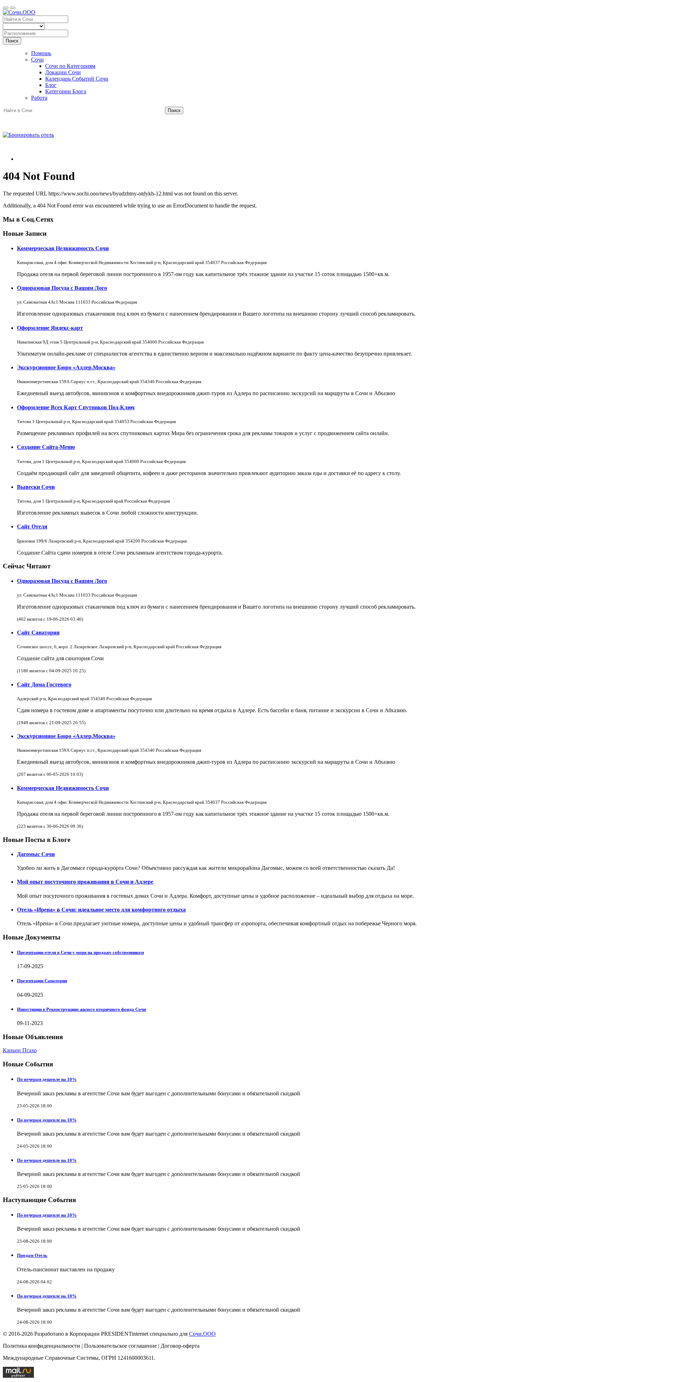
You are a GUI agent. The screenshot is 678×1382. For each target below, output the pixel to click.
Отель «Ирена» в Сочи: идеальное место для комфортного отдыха (101, 910)
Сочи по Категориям (70, 66)
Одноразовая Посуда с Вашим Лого (62, 288)
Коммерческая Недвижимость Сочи (63, 248)
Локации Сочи (63, 72)
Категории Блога (65, 91)
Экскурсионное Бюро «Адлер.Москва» (66, 367)
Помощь (41, 53)
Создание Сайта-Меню (46, 447)
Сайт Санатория (38, 632)
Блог (50, 85)
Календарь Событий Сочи (76, 79)
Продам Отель (32, 1255)
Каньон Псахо (20, 1050)
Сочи (37, 60)
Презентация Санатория (42, 980)
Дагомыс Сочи (36, 854)
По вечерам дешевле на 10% (47, 1079)
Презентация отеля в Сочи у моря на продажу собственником (80, 952)
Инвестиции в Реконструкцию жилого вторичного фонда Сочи (81, 1009)
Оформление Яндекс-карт (50, 328)
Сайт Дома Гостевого (44, 684)
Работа (39, 98)
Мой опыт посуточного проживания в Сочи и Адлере (85, 882)
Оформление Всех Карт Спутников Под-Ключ (76, 407)
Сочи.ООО (202, 1334)
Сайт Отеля (32, 526)
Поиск (12, 40)
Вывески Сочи (36, 487)
